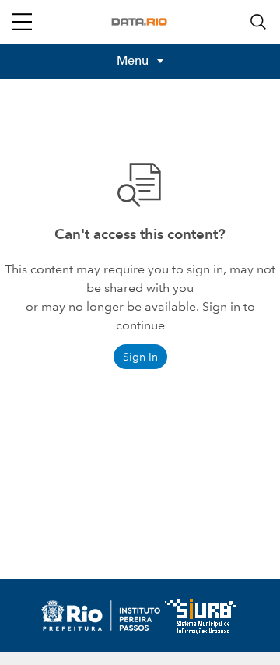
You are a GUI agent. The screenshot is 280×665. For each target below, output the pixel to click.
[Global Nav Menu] (22, 22)
